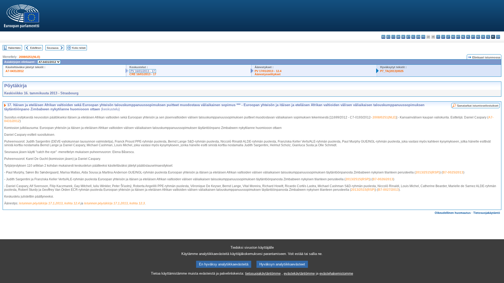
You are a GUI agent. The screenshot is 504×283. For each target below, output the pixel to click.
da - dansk (398, 37)
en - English (418, 37)
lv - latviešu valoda (443, 37)
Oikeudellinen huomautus (453, 212)
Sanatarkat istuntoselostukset (477, 105)
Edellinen (35, 47)
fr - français (423, 37)
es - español (388, 37)
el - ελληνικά (413, 37)
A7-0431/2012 (15, 71)
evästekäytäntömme (299, 273)
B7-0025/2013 (453, 172)
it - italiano (438, 37)
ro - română (478, 37)
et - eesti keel (408, 37)
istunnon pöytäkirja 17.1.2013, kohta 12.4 (49, 203)
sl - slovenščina (488, 37)
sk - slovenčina (483, 37)
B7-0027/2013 (388, 190)
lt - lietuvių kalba (448, 37)
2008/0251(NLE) (29, 56)
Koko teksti (79, 47)
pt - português (473, 37)
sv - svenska (498, 37)
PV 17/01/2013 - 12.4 (268, 71)
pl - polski (468, 37)
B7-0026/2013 (382, 179)
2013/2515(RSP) (428, 172)
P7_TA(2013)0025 (391, 71)
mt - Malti (458, 37)
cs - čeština (393, 37)
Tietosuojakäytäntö (486, 212)
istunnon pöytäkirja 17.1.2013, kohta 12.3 (114, 203)
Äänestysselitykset (268, 74)
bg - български (383, 37)
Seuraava (53, 47)
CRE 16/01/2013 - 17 (142, 74)
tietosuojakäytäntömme (263, 273)
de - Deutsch (403, 37)
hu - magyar (453, 37)
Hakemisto (14, 47)
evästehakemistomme (336, 273)
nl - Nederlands (463, 37)
